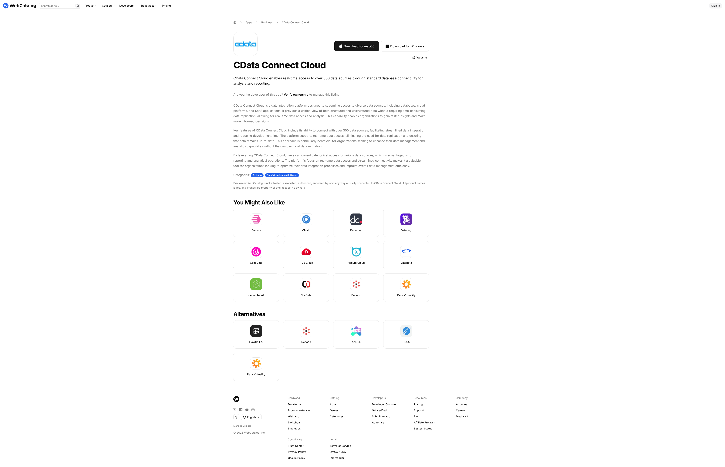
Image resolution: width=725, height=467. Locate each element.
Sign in (715, 5)
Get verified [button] (379, 410)
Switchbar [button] (294, 422)
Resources (147, 5)
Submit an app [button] (381, 416)
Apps (248, 22)
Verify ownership (296, 94)
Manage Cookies (242, 425)
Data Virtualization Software (282, 175)
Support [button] (419, 410)
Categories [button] (337, 416)
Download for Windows (407, 46)
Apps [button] (333, 404)
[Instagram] (253, 409)
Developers (126, 5)
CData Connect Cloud (295, 22)
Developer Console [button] (384, 404)
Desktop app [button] (296, 404)
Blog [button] (417, 416)
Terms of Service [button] (340, 445)
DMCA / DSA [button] (338, 451)
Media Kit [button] (462, 416)
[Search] (77, 5)
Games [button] (334, 410)
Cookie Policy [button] (296, 457)
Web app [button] (293, 416)
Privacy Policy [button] (297, 451)
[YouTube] (246, 409)
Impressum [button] (337, 457)
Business (267, 22)
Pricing (166, 5)
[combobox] (251, 417)
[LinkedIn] (240, 409)
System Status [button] (423, 428)
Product (89, 5)
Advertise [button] (378, 422)
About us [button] (461, 404)
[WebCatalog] (236, 399)
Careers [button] (461, 410)
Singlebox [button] (294, 428)
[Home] (19, 6)
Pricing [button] (418, 404)
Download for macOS (359, 46)
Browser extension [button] (299, 410)
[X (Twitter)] (234, 409)
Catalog (107, 5)
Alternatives (249, 314)
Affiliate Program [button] (424, 422)
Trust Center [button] (295, 445)
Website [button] (421, 57)
